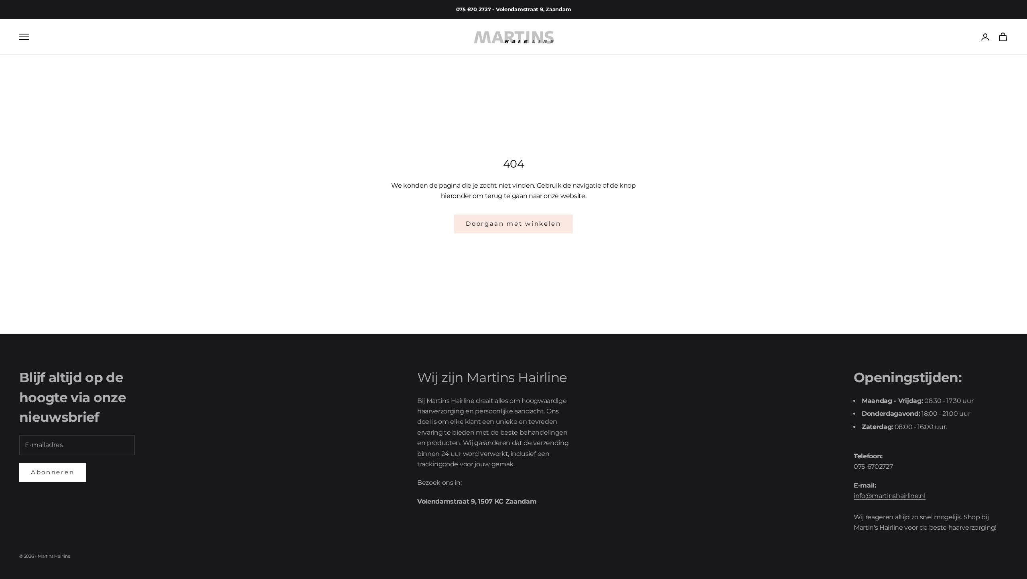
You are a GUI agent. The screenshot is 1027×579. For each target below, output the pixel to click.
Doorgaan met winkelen (513, 223)
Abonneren (52, 472)
